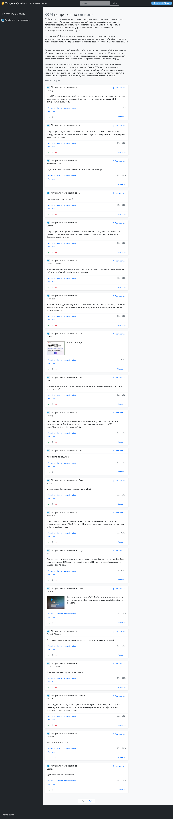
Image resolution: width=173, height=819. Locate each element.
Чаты (44, 3)
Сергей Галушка (54, 263)
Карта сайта (8, 814)
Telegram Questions (16, 3)
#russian (51, 108)
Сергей (50, 769)
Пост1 (81, 450)
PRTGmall (51, 298)
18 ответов (121, 542)
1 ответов (121, 789)
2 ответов (121, 504)
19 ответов (121, 152)
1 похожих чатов (13, 14)
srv (80, 125)
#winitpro (51, 111)
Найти (114, 3)
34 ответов (121, 369)
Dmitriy (50, 90)
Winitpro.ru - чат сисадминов (64, 87)
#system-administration (66, 108)
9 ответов (121, 184)
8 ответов (121, 117)
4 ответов (121, 214)
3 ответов (121, 287)
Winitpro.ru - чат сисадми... (17, 20)
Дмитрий (51, 736)
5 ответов (121, 655)
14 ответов (121, 622)
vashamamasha (54, 163)
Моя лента (35, 3)
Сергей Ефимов (54, 634)
